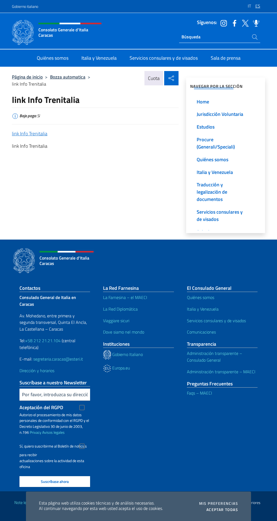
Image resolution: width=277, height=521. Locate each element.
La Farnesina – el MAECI (125, 297)
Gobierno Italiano (127, 354)
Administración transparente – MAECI (221, 371)
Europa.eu (120, 368)
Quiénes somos (200, 297)
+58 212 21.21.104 (43, 340)
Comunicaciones (201, 332)
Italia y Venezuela (203, 309)
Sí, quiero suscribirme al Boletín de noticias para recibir (53, 447)
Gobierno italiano (25, 6)
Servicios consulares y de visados (216, 320)
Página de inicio (27, 76)
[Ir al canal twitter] (244, 22)
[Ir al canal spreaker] (254, 22)
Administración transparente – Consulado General (214, 356)
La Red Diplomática (120, 309)
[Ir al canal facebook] (233, 22)
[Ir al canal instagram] (222, 22)
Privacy (35, 432)
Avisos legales (53, 432)
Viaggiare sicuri (116, 320)
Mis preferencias (218, 503)
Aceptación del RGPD (41, 407)
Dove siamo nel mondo (123, 332)
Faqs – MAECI (199, 393)
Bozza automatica (67, 76)
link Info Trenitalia (29, 133)
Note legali (23, 502)
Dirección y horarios (36, 370)
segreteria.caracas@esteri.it (58, 359)
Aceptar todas (222, 510)
